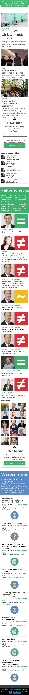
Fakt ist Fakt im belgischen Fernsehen (13, 158)
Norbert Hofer (7, 229)
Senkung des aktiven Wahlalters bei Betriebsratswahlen (10, 662)
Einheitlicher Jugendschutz (13, 523)
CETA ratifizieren (8, 639)
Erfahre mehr (17, 693)
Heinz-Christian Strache (11, 279)
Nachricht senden (14, 463)
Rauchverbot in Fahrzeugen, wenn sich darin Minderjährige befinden (14, 546)
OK (10, 693)
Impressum (7, 688)
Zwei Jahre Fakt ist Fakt (14, 170)
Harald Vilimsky (8, 393)
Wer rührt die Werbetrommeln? (11, 181)
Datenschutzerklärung (18, 688)
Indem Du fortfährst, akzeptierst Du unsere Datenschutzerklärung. (14, 141)
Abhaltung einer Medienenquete (8, 619)
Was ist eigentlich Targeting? (11, 176)
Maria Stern (6, 251)
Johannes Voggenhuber (11, 371)
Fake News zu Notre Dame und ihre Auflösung (12, 165)
